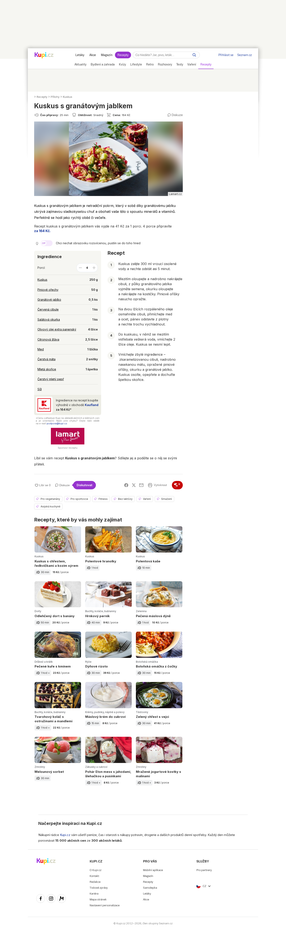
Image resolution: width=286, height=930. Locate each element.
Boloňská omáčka (147, 661)
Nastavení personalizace (105, 905)
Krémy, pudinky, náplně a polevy (105, 712)
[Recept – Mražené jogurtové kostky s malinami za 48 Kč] (159, 764)
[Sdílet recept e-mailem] (141, 485)
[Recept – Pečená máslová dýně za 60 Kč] (159, 606)
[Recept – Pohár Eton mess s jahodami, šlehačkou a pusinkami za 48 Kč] (108, 764)
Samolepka (150, 887)
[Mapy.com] (61, 899)
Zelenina (141, 611)
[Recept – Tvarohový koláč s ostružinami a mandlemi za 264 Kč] (57, 709)
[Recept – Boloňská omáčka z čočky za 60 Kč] (159, 657)
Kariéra (94, 893)
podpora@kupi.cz (57, 423)
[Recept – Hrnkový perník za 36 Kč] (108, 606)
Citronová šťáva (48, 339)
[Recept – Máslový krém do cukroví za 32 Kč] (108, 709)
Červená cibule (48, 309)
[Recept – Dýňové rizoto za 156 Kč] (108, 657)
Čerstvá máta (46, 359)
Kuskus (67, 96)
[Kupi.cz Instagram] (51, 899)
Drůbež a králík (44, 661)
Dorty (38, 611)
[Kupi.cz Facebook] (40, 899)
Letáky (79, 55)
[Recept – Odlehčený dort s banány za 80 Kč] (57, 606)
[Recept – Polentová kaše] (159, 553)
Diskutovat (84, 485)
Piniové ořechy (47, 289)
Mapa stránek (98, 899)
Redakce (95, 881)
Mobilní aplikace (153, 870)
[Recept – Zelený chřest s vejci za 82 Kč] (159, 709)
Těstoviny (142, 712)
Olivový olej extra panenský (56, 329)
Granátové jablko (49, 299)
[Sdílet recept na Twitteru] (134, 485)
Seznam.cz (244, 55)
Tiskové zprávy (99, 887)
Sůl (39, 389)
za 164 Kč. (42, 231)
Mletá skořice (46, 369)
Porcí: (41, 267)
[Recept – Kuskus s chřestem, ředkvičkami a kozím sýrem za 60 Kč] (57, 553)
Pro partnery (204, 870)
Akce (92, 55)
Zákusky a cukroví (96, 766)
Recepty (123, 55)
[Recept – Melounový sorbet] (57, 764)
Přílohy (55, 96)
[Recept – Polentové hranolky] (108, 553)
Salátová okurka (48, 319)
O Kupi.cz (95, 870)
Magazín (106, 55)
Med (40, 349)
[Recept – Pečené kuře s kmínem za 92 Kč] (57, 657)
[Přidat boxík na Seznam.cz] (177, 485)
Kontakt (94, 876)
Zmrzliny (40, 766)
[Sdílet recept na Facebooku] (126, 485)
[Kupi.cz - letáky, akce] (44, 55)
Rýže (88, 661)
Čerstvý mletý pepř (50, 379)
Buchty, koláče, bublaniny (100, 611)
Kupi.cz (94, 823)
